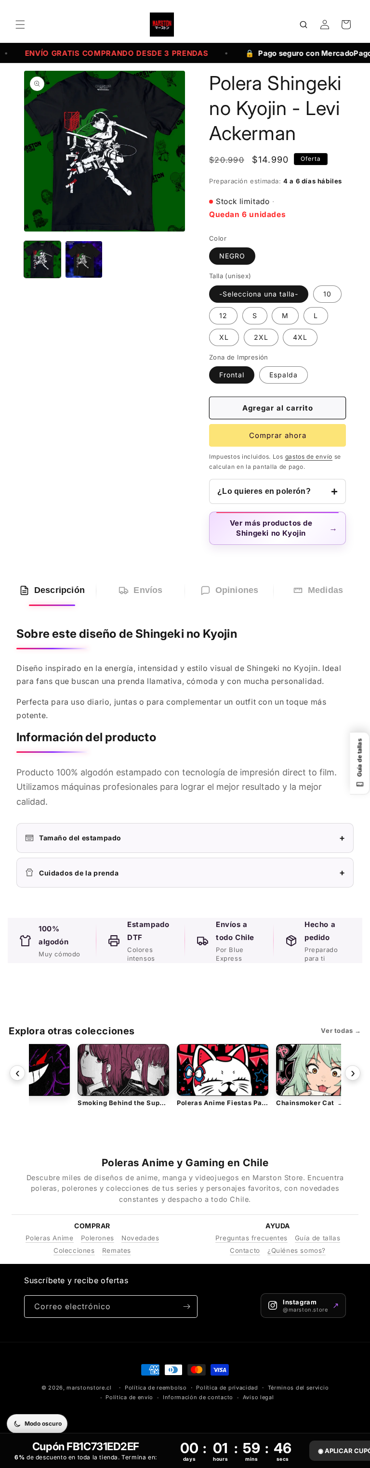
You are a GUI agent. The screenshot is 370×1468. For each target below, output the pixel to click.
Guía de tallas (317, 1238)
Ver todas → (341, 1030)
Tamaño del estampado (192, 838)
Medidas (325, 590)
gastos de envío (309, 456)
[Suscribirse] (186, 1306)
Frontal (231, 375)
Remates (116, 1250)
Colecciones (74, 1250)
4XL (300, 337)
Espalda (283, 375)
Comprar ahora (277, 435)
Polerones (97, 1238)
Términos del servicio (298, 1387)
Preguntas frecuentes (251, 1238)
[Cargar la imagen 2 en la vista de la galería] (84, 259)
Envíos (147, 590)
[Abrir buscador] (303, 24)
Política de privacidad (227, 1387)
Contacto (245, 1250)
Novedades (140, 1238)
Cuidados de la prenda (192, 872)
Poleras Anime (50, 1238)
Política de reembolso (156, 1387)
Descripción (59, 590)
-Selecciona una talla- (258, 294)
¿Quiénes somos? (296, 1250)
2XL (261, 337)
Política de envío (129, 1397)
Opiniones (237, 590)
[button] (20, 24)
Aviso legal (258, 1397)
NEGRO (232, 256)
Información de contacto (198, 1397)
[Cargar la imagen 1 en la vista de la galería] (42, 259)
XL (224, 337)
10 (327, 294)
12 (223, 315)
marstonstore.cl (89, 1387)
